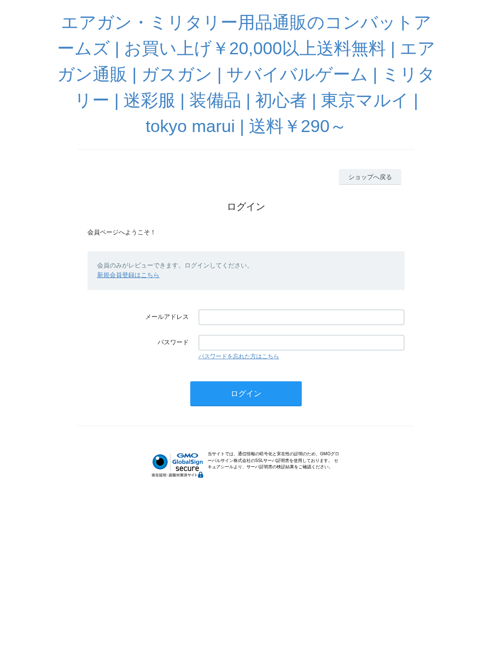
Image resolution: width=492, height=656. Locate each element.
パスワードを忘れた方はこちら (238, 356)
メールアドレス (167, 316)
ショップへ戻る (370, 177)
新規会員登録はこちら (128, 275)
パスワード (173, 342)
